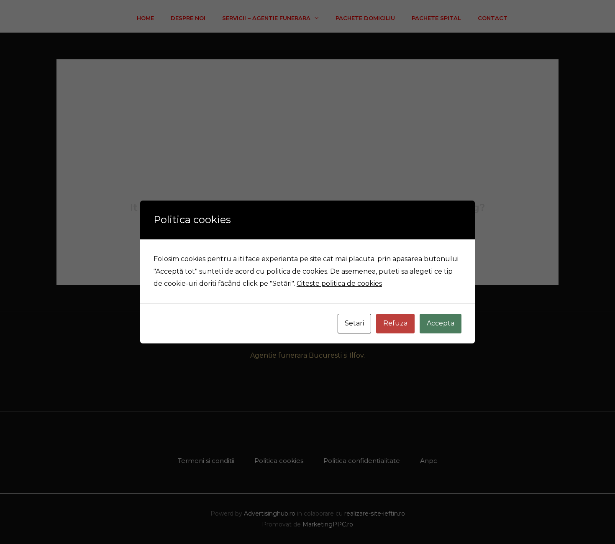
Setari (354, 323)
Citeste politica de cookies (339, 283)
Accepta (440, 323)
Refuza (395, 323)
